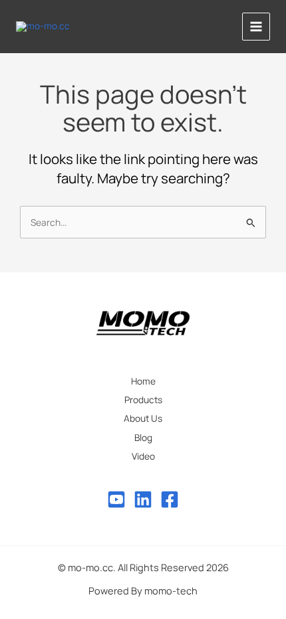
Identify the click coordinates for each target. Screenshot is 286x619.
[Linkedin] (143, 499)
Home (143, 381)
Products (143, 399)
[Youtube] (116, 499)
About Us (143, 418)
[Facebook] (169, 499)
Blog (143, 437)
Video (143, 456)
